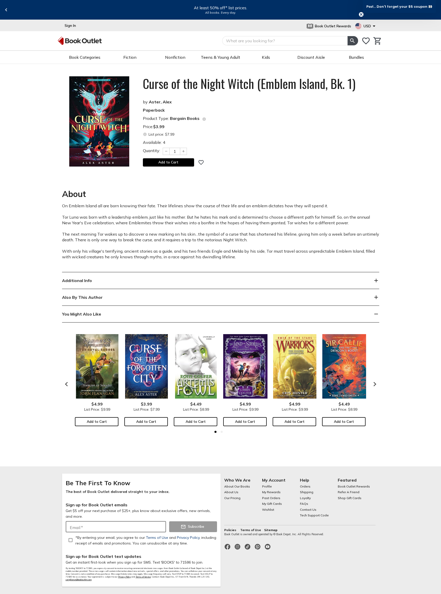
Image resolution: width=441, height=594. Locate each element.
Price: (154, 126)
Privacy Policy (124, 576)
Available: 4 (154, 142)
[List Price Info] (145, 134)
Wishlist (268, 510)
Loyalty (305, 498)
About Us (231, 492)
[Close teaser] (361, 14)
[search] (353, 40)
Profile (267, 486)
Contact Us (308, 510)
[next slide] (373, 384)
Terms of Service (143, 576)
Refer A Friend (348, 492)
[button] (399, 6)
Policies (230, 530)
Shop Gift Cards (349, 498)
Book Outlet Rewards (354, 486)
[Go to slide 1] (215, 432)
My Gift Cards (272, 504)
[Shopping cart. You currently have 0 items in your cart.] (377, 41)
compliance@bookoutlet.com (79, 579)
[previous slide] (6, 10)
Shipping (306, 492)
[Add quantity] (183, 151)
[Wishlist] (366, 41)
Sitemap (271, 530)
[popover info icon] (204, 119)
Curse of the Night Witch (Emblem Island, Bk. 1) (249, 83)
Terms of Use (250, 530)
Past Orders (271, 498)
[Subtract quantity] (166, 151)
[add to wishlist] (201, 162)
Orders (305, 486)
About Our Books (237, 486)
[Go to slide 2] (222, 432)
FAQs (304, 504)
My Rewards (271, 492)
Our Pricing (232, 498)
